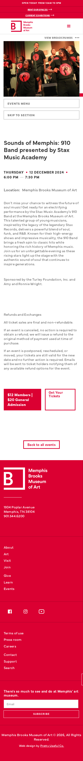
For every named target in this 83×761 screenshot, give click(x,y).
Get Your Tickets (56, 394)
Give (7, 575)
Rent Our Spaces (38, 9)
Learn (8, 582)
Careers (10, 646)
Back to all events (41, 444)
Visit (7, 560)
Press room (13, 639)
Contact (10, 654)
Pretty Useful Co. (52, 745)
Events (9, 588)
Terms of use (14, 633)
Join (7, 567)
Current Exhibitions (37, 15)
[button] (69, 26)
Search (9, 667)
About (9, 547)
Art (6, 553)
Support (10, 661)
